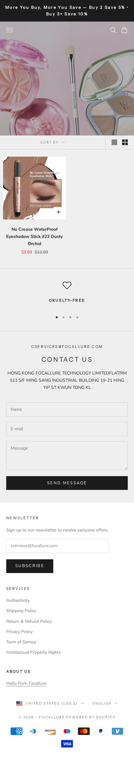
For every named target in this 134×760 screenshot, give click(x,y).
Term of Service (21, 642)
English (102, 703)
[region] (67, 293)
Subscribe (29, 566)
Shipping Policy (21, 611)
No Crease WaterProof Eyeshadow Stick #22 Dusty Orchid (34, 236)
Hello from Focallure (26, 683)
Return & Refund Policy (29, 621)
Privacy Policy (19, 632)
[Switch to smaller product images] (125, 142)
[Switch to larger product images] (114, 142)
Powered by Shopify (90, 717)
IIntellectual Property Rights (33, 652)
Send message (67, 483)
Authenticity (18, 600)
